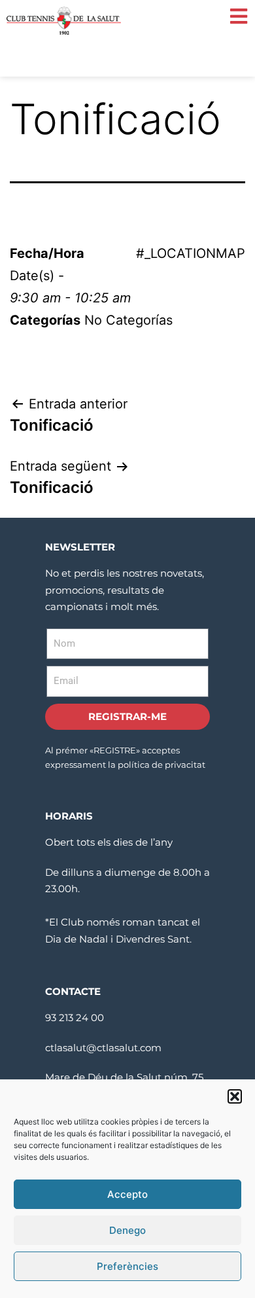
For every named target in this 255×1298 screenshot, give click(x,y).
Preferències (127, 1266)
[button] (234, 1096)
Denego (127, 1230)
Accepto (127, 1194)
